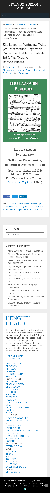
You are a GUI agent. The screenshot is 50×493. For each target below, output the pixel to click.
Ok (25, 489)
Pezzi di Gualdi (15, 356)
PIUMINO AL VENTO (15, 438)
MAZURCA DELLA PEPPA (18, 418)
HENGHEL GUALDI (18, 321)
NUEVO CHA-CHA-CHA (17, 420)
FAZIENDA (11, 400)
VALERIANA (11, 464)
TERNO (9, 454)
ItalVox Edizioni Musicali (25, 6)
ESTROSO (11, 392)
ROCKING (10, 441)
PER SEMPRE (12, 433)
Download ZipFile (20, 182)
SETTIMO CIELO (14, 446)
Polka (8, 73)
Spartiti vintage (10, 209)
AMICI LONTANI (13, 363)
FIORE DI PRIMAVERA (16, 402)
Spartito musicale (35, 209)
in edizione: (13, 358)
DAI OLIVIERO (12, 389)
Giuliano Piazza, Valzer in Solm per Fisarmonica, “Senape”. (24, 255)
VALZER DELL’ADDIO (16, 467)
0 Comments (23, 73)
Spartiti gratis (21, 206)
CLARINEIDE (12, 382)
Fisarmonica (31, 70)
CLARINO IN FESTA (15, 384)
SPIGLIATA (11, 451)
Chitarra (6, 70)
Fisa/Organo (37, 203)
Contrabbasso (18, 70)
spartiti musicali (36, 206)
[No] (46, 485)
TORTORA (11, 459)
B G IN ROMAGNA (14, 374)
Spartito (22, 209)
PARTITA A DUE (13, 428)
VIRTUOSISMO (13, 472)
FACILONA (11, 394)
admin (11, 67)
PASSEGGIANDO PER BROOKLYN (22, 431)
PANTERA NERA (14, 425)
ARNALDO (11, 369)
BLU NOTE (11, 376)
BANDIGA (10, 371)
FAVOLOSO (11, 397)
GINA (8, 405)
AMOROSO (11, 366)
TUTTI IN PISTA (13, 461)
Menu (4, 15)
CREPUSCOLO (13, 387)
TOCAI (9, 456)
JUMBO (9, 412)
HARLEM (10, 410)
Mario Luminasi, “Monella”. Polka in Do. (26, 251)
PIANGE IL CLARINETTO (17, 436)
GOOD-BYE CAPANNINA (18, 407)
